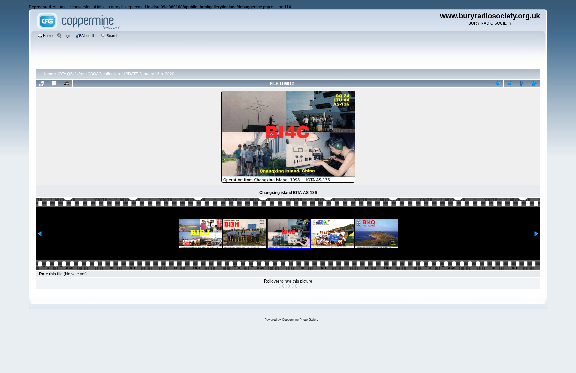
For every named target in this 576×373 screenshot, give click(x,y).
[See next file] (522, 83)
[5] (297, 286)
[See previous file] (510, 83)
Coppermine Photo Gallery (300, 319)
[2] (284, 286)
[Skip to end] (534, 83)
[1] (279, 286)
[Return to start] (497, 83)
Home (47, 74)
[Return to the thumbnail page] (42, 83)
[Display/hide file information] (54, 83)
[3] (288, 286)
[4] (292, 286)
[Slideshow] (66, 83)
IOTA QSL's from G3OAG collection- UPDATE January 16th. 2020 (116, 74)
